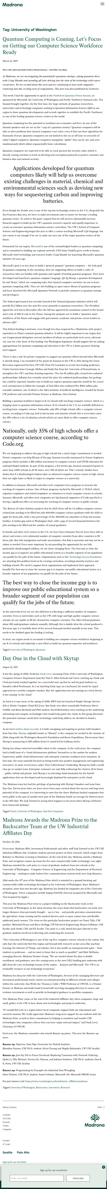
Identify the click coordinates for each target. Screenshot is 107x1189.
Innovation (54, 1087)
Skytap (22, 733)
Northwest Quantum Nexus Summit (72, 95)
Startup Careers (10, 1107)
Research (65, 1087)
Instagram (7, 1129)
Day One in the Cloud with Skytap (41, 658)
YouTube (7, 1118)
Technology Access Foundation (85, 557)
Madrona (13, 5)
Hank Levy (46, 674)
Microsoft (36, 246)
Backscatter (42, 1087)
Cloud (13, 811)
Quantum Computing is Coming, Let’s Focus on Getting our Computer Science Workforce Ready (53, 45)
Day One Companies (53, 811)
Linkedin (6, 1115)
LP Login (6, 1144)
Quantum (40, 649)
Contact (6, 1140)
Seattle (7, 1152)
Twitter (6, 1125)
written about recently (27, 729)
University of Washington (22, 649)
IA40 (100, 1107)
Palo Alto (23, 1152)
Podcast (6, 1122)
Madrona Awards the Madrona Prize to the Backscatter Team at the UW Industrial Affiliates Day (50, 826)
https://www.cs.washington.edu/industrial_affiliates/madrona (56, 1081)
